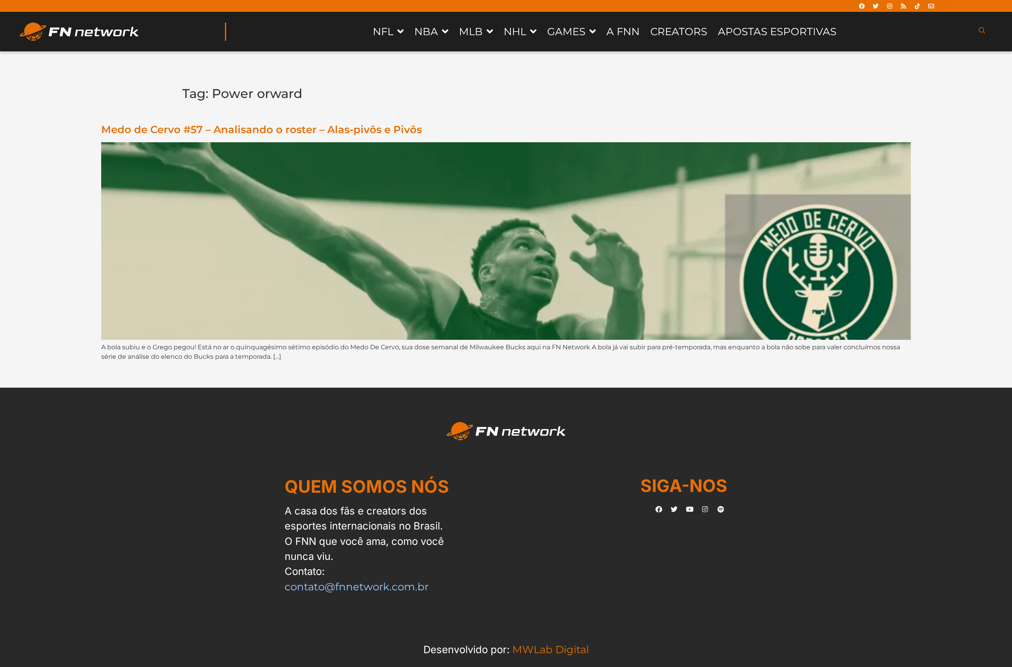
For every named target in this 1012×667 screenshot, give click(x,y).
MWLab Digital (550, 649)
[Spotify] (720, 509)
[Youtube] (690, 509)
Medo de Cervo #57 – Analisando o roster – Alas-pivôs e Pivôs (261, 129)
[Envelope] (931, 6)
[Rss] (904, 6)
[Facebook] (862, 6)
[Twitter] (876, 6)
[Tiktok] (917, 6)
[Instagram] (890, 6)
